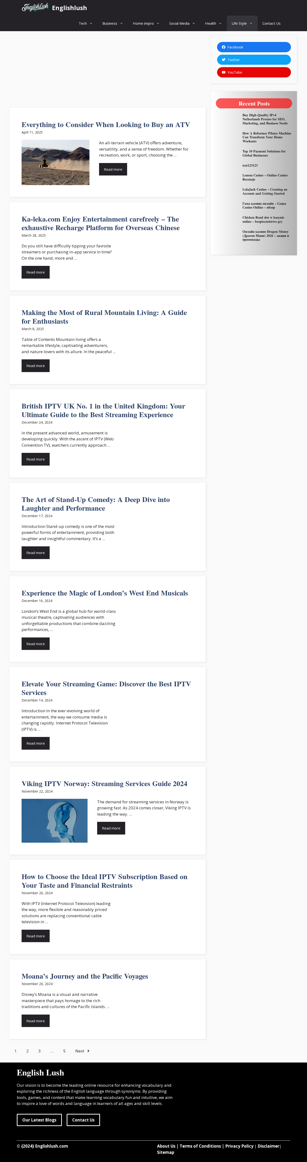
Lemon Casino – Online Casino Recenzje (265, 177)
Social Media (179, 23)
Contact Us (271, 23)
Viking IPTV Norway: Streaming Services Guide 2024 (104, 783)
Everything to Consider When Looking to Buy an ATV (106, 124)
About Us (166, 1146)
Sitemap (165, 1152)
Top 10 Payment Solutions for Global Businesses (264, 153)
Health (210, 23)
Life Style (239, 23)
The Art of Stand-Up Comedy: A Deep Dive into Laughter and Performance (96, 503)
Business (109, 23)
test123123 (250, 165)
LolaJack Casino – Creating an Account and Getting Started (264, 191)
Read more (113, 169)
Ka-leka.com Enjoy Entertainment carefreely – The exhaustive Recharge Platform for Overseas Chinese (101, 223)
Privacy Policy (239, 1146)
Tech (83, 23)
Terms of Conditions (200, 1146)
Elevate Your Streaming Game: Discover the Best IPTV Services (106, 687)
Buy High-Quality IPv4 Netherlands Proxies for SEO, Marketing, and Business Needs (265, 119)
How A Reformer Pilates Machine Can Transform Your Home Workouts (266, 137)
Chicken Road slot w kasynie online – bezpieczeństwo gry (263, 219)
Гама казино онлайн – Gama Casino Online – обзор (264, 205)
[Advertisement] (108, 69)
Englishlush (69, 8)
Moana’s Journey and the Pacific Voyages (85, 975)
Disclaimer (268, 1146)
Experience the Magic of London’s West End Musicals (107, 592)
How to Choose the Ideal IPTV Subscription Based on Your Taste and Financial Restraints (105, 880)
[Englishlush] (36, 8)
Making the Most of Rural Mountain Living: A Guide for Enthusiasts (104, 316)
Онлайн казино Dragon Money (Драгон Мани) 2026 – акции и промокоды (265, 235)
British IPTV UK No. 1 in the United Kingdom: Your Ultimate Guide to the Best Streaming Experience (103, 410)
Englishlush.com (51, 1146)
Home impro (143, 23)
